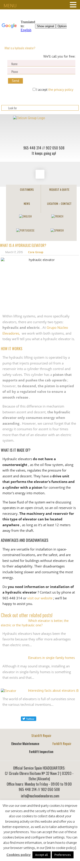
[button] (41, 854)
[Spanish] (57, 230)
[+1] (47, 718)
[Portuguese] (25, 230)
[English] (25, 216)
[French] (57, 216)
